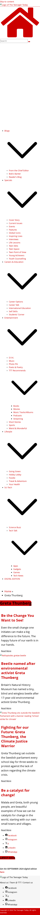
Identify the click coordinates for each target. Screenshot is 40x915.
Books (16, 406)
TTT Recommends (17, 370)
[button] (22, 167)
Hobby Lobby (15, 474)
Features (13, 229)
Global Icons (15, 232)
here (2, 872)
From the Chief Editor (19, 170)
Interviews (13, 239)
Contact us (28, 882)
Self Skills (13, 311)
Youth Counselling (17, 258)
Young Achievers (16, 255)
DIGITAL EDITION (12, 578)
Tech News (18, 575)
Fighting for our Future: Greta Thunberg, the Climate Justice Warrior (15, 736)
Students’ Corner (16, 314)
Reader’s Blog (15, 177)
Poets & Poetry (16, 367)
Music (11, 361)
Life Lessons (14, 242)
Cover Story (14, 220)
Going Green (15, 471)
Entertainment (11, 317)
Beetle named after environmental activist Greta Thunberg (18, 670)
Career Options (16, 301)
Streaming (18, 418)
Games (16, 572)
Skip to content (7, 1)
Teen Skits (13, 245)
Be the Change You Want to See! (17, 618)
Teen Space (14, 249)
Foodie (12, 477)
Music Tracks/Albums (23, 412)
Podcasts (17, 415)
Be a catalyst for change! (15, 792)
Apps (15, 566)
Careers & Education (13, 262)
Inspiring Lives (15, 236)
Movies (16, 409)
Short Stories (15, 422)
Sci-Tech (8, 487)
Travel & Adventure (18, 481)
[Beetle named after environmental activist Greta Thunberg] (13, 655)
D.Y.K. (11, 357)
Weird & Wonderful (18, 428)
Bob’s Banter (15, 173)
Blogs (7, 130)
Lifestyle (8, 431)
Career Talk (14, 305)
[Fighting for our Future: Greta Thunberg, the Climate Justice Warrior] (20, 719)
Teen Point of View (17, 252)
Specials (8, 180)
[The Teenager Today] (20, 37)
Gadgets (17, 569)
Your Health (14, 484)
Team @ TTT (15, 882)
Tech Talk (13, 530)
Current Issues (15, 223)
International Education (20, 308)
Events (12, 226)
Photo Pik (13, 364)
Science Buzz (15, 527)
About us (4, 882)
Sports (12, 425)
